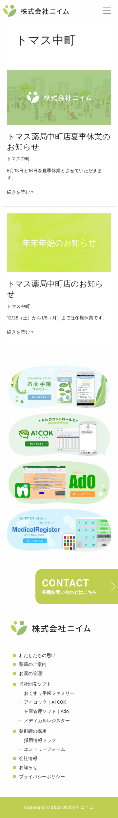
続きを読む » (20, 191)
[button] (108, 11)
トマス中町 (18, 158)
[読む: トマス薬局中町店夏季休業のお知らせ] (59, 97)
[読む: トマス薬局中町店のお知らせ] (59, 242)
